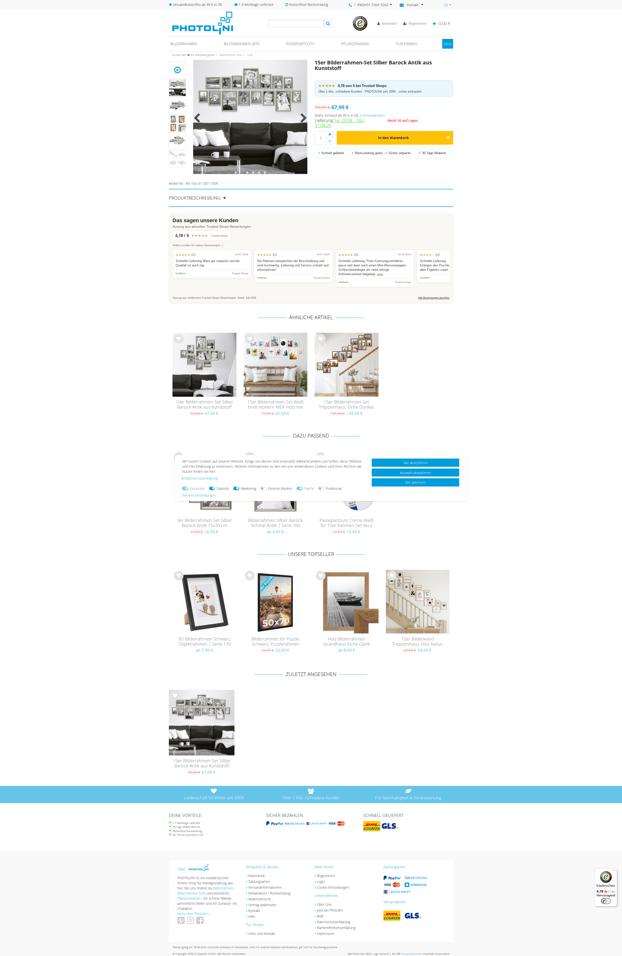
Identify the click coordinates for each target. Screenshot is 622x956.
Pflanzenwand (355, 43)
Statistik (223, 488)
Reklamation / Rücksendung (269, 893)
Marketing (248, 488)
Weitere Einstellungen (199, 495)
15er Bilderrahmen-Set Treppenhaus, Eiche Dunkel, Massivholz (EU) (346, 404)
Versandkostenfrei (411, 954)
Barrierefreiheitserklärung (336, 927)
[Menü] (614, 871)
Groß (249, 55)
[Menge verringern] (329, 141)
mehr (380, 274)
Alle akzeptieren (416, 462)
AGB (320, 916)
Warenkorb (256, 875)
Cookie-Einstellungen (333, 887)
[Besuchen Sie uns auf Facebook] (200, 922)
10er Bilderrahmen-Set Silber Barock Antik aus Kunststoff (204, 404)
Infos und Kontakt (261, 933)
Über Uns (324, 904)
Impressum (325, 933)
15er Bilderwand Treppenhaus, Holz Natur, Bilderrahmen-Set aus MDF (417, 641)
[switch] (606, 901)
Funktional (333, 488)
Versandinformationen (265, 887)
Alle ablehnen (415, 482)
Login (321, 881)
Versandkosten (373, 115)
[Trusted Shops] (360, 23)
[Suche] (328, 23)
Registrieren (326, 875)
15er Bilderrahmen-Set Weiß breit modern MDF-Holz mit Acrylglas (275, 404)
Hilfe (251, 916)
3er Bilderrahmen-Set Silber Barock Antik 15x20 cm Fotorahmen (204, 523)
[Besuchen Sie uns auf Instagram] (191, 922)
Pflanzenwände (189, 898)
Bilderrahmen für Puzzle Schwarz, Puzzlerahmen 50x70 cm (275, 641)
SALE (448, 43)
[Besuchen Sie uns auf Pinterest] (181, 922)
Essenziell (197, 488)
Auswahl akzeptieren (415, 472)
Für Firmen (406, 43)
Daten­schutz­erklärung (201, 478)
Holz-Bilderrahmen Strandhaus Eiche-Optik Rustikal (346, 641)
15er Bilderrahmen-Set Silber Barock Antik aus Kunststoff (202, 763)
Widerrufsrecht (259, 899)
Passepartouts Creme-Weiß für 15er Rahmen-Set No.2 (347, 523)
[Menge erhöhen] (329, 134)
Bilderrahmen (183, 43)
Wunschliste (178, 342)
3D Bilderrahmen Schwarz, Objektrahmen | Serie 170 (204, 641)
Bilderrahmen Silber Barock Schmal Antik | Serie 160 (275, 523)
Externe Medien (280, 488)
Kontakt (254, 910)
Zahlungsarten (259, 881)
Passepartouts (300, 43)
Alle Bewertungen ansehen (433, 297)
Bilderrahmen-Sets (241, 43)
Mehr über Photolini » (193, 913)
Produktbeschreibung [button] (195, 198)
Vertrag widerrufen (262, 905)
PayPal (309, 488)
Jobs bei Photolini (330, 910)
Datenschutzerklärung (333, 922)
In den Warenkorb (393, 137)
